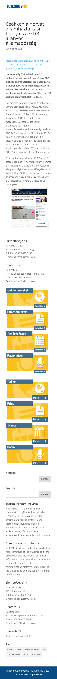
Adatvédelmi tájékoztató (18, 636)
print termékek (13, 654)
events (10, 649)
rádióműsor (36, 654)
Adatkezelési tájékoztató (29, 674)
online (18, 649)
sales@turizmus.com (25, 256)
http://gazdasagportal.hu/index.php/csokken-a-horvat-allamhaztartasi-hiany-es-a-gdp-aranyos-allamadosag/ (28, 64)
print (44, 649)
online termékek (32, 649)
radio (25, 654)
